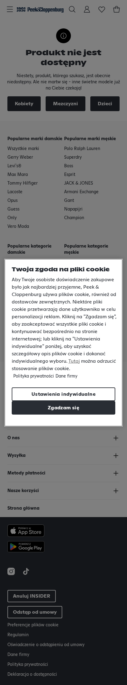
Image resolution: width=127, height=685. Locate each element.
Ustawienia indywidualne (63, 394)
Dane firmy (66, 376)
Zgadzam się (63, 407)
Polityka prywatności (33, 376)
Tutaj (74, 361)
